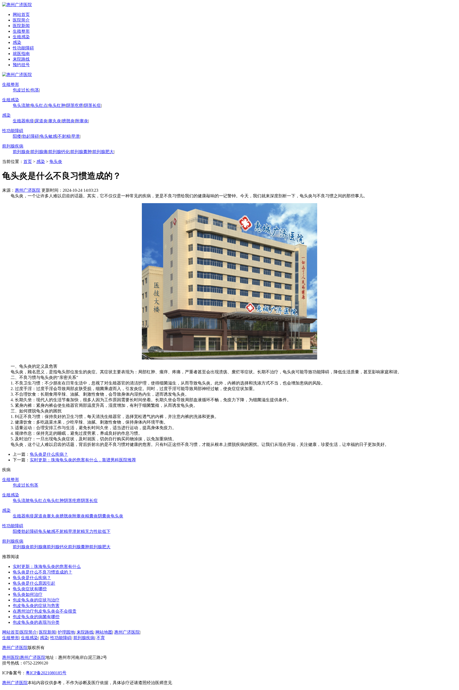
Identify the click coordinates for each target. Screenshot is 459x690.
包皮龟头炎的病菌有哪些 (36, 616)
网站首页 (21, 14)
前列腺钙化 (59, 151)
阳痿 (17, 136)
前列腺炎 (21, 151)
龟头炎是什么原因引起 (34, 583)
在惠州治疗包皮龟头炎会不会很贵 (44, 611)
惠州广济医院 (27, 190)
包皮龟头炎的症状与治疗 (36, 600)
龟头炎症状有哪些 (30, 589)
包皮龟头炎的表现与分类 (36, 622)
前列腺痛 (39, 151)
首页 (27, 161)
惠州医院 (10, 657)
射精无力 (85, 531)
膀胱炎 (68, 121)
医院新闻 (21, 25)
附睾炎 (81, 121)
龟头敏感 (48, 136)
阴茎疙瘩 (74, 105)
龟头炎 (55, 161)
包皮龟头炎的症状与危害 (36, 605)
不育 (100, 637)
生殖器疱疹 (23, 121)
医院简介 (21, 20)
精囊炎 (91, 516)
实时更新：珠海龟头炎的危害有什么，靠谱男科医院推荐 (83, 460)
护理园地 (66, 632)
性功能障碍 (23, 48)
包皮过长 (21, 90)
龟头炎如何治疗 (27, 594)
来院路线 (21, 59)
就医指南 (21, 53)
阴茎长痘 (92, 105)
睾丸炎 (54, 121)
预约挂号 (21, 64)
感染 (17, 42)
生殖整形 (21, 31)
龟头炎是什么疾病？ (49, 454)
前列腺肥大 (103, 151)
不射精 (64, 136)
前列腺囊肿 (81, 151)
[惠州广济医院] (17, 4)
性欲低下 (102, 531)
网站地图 (103, 632)
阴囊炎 (104, 516)
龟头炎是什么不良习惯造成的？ (42, 572)
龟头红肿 (56, 105)
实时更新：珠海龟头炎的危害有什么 (47, 566)
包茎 (35, 90)
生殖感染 (21, 37)
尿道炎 (41, 121)
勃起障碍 (30, 136)
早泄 (75, 136)
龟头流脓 (21, 105)
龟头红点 (39, 105)
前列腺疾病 (12, 146)
